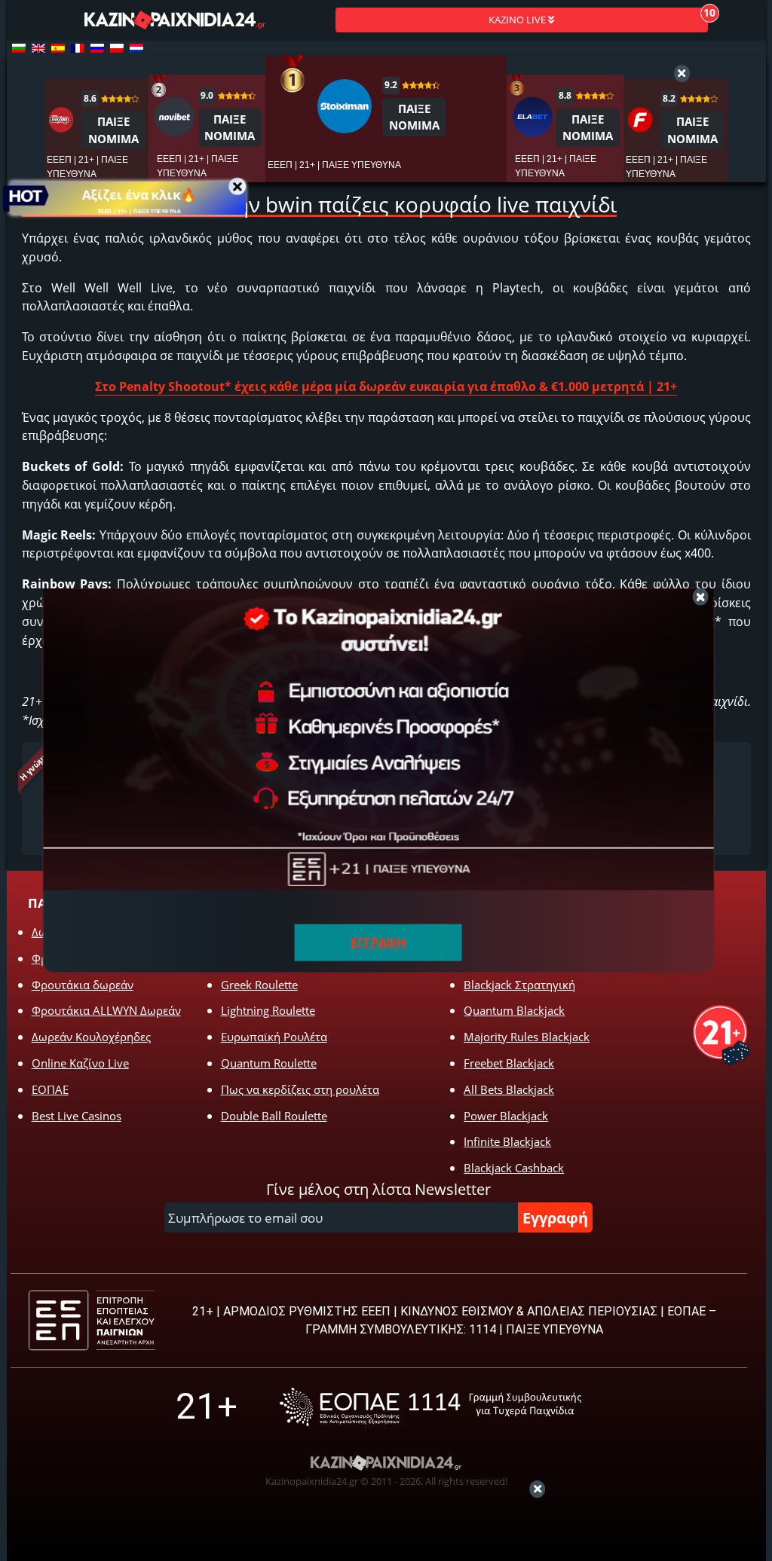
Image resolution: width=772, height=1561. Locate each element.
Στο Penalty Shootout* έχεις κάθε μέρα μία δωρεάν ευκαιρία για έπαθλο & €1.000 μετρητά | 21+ (386, 386)
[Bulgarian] (19, 48)
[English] (38, 48)
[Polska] (117, 48)
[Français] (77, 48)
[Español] (58, 48)
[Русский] (97, 48)
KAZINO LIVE (518, 19)
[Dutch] (136, 48)
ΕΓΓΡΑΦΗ (378, 942)
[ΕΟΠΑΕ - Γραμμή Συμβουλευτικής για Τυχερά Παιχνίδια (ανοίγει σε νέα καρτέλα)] (430, 1407)
